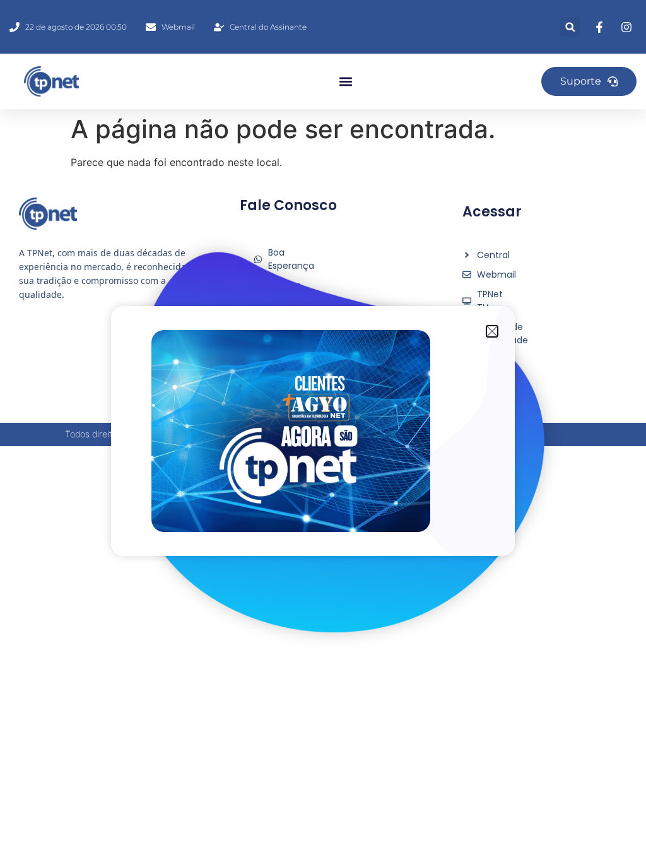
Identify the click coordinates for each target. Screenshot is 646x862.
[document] (323, 431)
